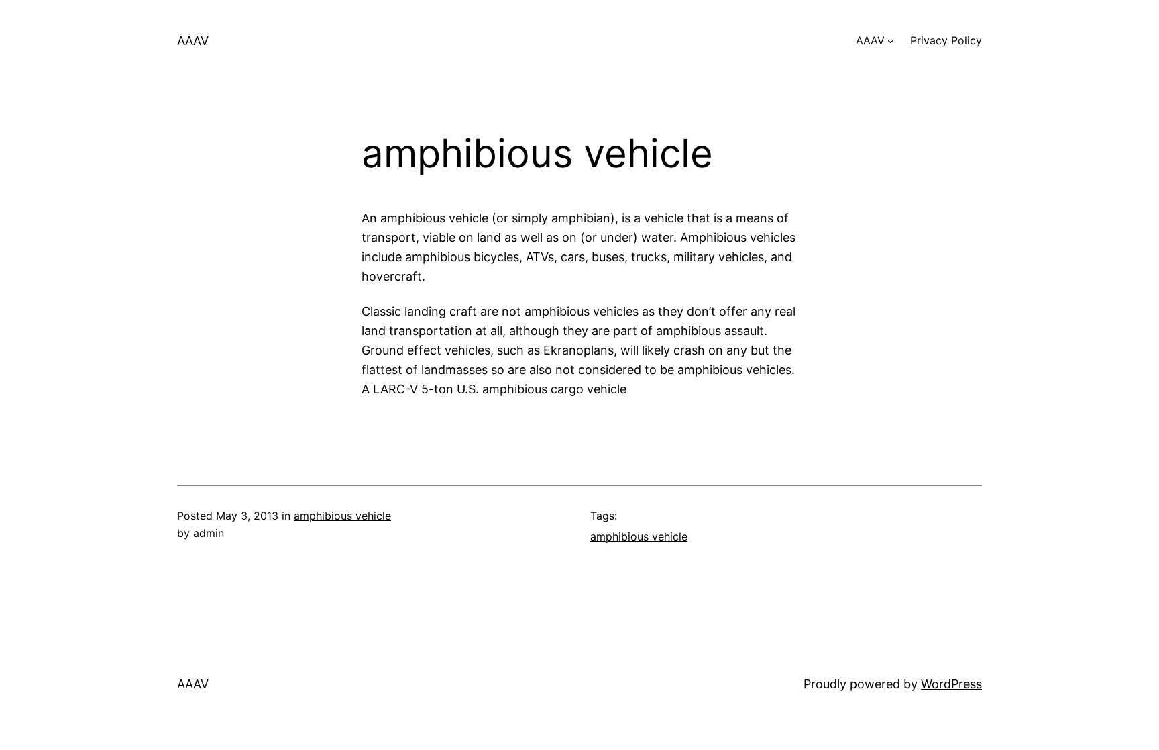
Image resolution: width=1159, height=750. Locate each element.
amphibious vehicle (342, 515)
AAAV (193, 41)
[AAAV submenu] (890, 41)
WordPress (951, 684)
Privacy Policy (946, 40)
